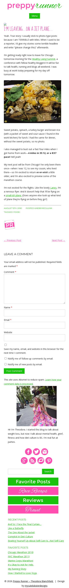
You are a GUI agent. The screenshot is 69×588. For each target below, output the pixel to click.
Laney (53, 187)
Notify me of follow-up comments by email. (30, 358)
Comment (10, 271)
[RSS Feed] (32, 463)
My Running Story (17, 568)
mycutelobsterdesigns (36, 585)
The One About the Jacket (21, 532)
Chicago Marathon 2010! (20, 552)
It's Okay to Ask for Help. (21, 564)
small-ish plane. (14, 195)
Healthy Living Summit (43, 59)
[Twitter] (36, 454)
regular (47, 208)
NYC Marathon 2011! (19, 556)
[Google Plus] (24, 463)
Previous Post (12, 240)
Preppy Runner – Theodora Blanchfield (33, 581)
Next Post (58, 240)
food (16, 212)
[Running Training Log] (40, 463)
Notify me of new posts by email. (25, 364)
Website (8, 332)
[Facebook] (28, 454)
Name (8, 307)
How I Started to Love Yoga (22, 573)
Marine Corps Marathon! (20, 560)
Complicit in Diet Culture (20, 536)
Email (7, 319)
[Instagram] (44, 454)
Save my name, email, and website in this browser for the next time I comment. (34, 350)
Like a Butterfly (16, 528)
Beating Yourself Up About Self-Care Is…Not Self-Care (36, 540)
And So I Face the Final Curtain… (24, 524)
